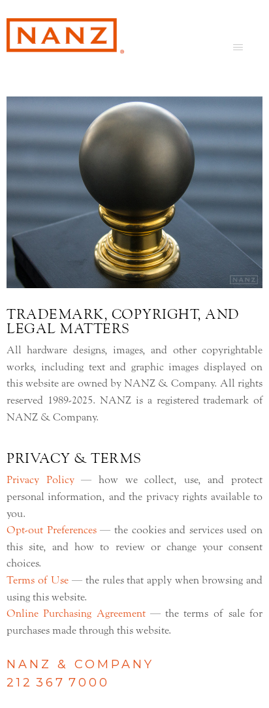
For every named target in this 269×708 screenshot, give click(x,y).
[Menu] (238, 47)
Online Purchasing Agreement (76, 613)
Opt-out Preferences (52, 530)
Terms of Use (38, 580)
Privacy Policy (40, 480)
